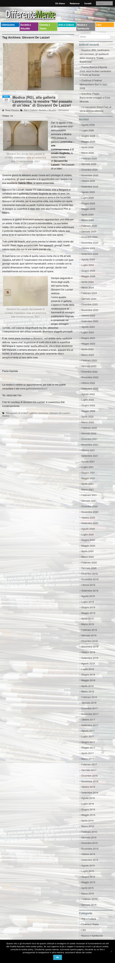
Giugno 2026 (88, 136)
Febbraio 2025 (89, 225)
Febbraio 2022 (89, 427)
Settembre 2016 (89, 792)
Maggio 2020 (88, 545)
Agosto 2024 (88, 259)
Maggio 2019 (88, 613)
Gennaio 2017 (88, 770)
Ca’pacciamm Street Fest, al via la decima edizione (95, 109)
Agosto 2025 (88, 192)
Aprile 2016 (87, 820)
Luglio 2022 (87, 399)
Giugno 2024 (88, 270)
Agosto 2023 (88, 327)
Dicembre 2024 (89, 237)
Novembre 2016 (89, 781)
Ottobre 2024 (88, 248)
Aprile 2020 (87, 551)
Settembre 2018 (89, 658)
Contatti (87, 3)
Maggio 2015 (88, 882)
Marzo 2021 (87, 489)
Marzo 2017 (87, 758)
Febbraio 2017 (89, 764)
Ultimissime (8, 24)
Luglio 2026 (87, 130)
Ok (57, 957)
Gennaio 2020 (88, 568)
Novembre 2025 (89, 175)
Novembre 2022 (89, 377)
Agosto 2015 (88, 865)
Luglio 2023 (87, 332)
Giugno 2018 (88, 674)
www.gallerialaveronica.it (33, 388)
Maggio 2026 (88, 141)
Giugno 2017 (88, 742)
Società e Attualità (25, 26)
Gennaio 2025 (88, 231)
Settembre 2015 (89, 860)
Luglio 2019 (87, 601)
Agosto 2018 (88, 663)
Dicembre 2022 (89, 371)
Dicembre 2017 (89, 708)
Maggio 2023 (88, 343)
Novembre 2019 (89, 579)
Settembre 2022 (89, 388)
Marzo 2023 (87, 355)
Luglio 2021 (87, 467)
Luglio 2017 (87, 736)
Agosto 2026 (88, 124)
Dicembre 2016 (89, 775)
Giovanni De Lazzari (59, 412)
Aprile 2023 (87, 349)
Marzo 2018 (87, 691)
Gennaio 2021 (88, 500)
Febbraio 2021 (89, 495)
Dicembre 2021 (89, 439)
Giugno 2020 (88, 540)
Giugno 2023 (88, 338)
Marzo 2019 (87, 624)
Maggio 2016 (88, 815)
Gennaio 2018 (88, 702)
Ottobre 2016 (88, 787)
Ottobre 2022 (88, 383)
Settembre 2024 (89, 254)
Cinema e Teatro (44, 26)
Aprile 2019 (87, 618)
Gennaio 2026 (88, 164)
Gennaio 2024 (88, 298)
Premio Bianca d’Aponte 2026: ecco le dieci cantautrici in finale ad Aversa (95, 71)
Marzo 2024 (87, 287)
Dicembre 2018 (89, 641)
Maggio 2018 (88, 680)
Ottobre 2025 (88, 181)
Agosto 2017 (88, 730)
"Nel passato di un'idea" (17, 412)
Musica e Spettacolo (83, 26)
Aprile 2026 (87, 147)
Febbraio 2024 (89, 293)
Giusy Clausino (11, 110)
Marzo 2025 (87, 220)
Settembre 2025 (89, 186)
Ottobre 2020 (88, 517)
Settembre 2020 (89, 523)
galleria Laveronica (39, 412)
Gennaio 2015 (88, 904)
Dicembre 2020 (89, 506)
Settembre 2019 (89, 590)
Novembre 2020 (89, 512)
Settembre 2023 (89, 321)
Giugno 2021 (88, 472)
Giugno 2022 (88, 405)
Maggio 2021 (88, 478)
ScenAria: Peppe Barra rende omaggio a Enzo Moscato (95, 97)
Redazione (75, 3)
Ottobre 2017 (88, 719)
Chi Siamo (60, 3)
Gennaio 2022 (88, 433)
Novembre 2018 (89, 646)
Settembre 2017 (89, 725)
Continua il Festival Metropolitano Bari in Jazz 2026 (93, 84)
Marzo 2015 (87, 893)
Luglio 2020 (87, 534)
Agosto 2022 (88, 394)
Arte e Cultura (66, 24)
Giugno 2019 (88, 607)
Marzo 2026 (87, 152)
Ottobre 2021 (88, 450)
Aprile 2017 (87, 753)
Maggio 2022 (88, 411)
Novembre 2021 (89, 444)
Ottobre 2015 (88, 854)
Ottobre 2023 (88, 315)
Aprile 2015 (87, 888)
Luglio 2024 (87, 265)
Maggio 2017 (88, 747)
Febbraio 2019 (89, 630)
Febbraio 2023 (89, 360)
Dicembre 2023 (89, 304)
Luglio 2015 (87, 871)
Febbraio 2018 (89, 697)
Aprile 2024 (87, 282)
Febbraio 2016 (89, 831)
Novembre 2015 (89, 848)
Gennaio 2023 (88, 366)
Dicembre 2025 (89, 169)
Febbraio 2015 (89, 899)
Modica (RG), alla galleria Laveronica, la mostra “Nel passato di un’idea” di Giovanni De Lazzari (42, 101)
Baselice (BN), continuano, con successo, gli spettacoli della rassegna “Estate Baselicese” (95, 55)
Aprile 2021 (87, 484)
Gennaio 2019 (88, 635)
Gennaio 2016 (88, 837)
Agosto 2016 (88, 798)
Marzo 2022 (87, 422)
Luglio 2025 (87, 197)
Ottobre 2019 (88, 585)
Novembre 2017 (89, 714)
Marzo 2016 (87, 826)
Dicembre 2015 (89, 843)
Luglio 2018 (87, 669)
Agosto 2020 (88, 528)
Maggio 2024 (88, 276)
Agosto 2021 (88, 461)
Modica (5, 415)
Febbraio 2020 (89, 562)
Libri (98, 24)
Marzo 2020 (87, 557)
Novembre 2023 (89, 310)
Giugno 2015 (88, 876)
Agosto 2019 (88, 596)
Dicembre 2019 (89, 573)
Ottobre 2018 (88, 652)
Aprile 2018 (87, 686)
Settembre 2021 (89, 455)
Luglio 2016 (87, 803)
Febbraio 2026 (89, 158)
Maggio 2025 (88, 209)
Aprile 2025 (87, 214)
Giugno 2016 (88, 809)
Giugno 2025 (88, 203)
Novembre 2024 (89, 242)
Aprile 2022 (87, 416)
